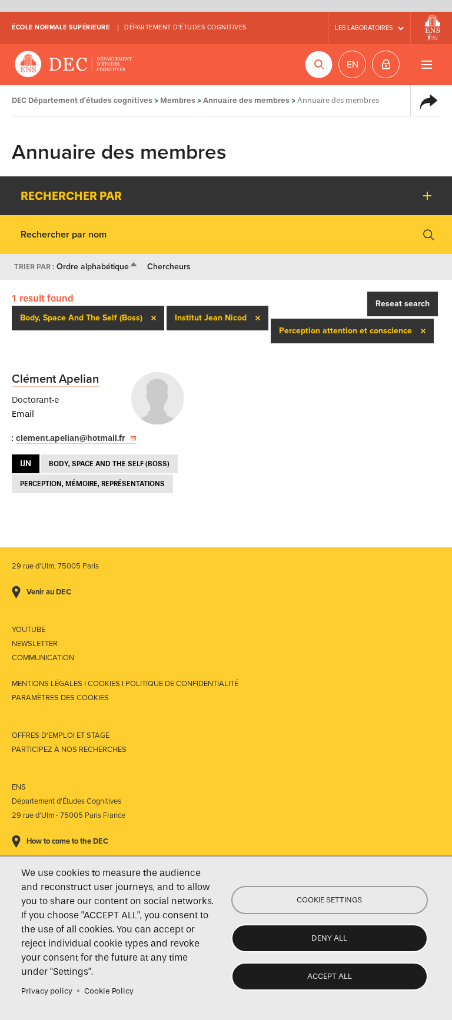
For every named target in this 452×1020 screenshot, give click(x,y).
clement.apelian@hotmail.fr (70, 438)
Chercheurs (169, 267)
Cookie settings (329, 900)
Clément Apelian (55, 379)
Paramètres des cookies (60, 698)
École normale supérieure (60, 27)
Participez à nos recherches (69, 749)
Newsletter (35, 643)
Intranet (386, 64)
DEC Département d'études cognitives (73, 64)
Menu (426, 64)
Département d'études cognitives (185, 27)
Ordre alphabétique (97, 267)
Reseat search (402, 304)
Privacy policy (46, 991)
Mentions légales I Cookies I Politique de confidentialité (125, 683)
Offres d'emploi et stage (60, 735)
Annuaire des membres (246, 100)
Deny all (329, 938)
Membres (177, 100)
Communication (43, 658)
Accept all (329, 976)
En (352, 65)
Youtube (28, 629)
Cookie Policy (109, 991)
